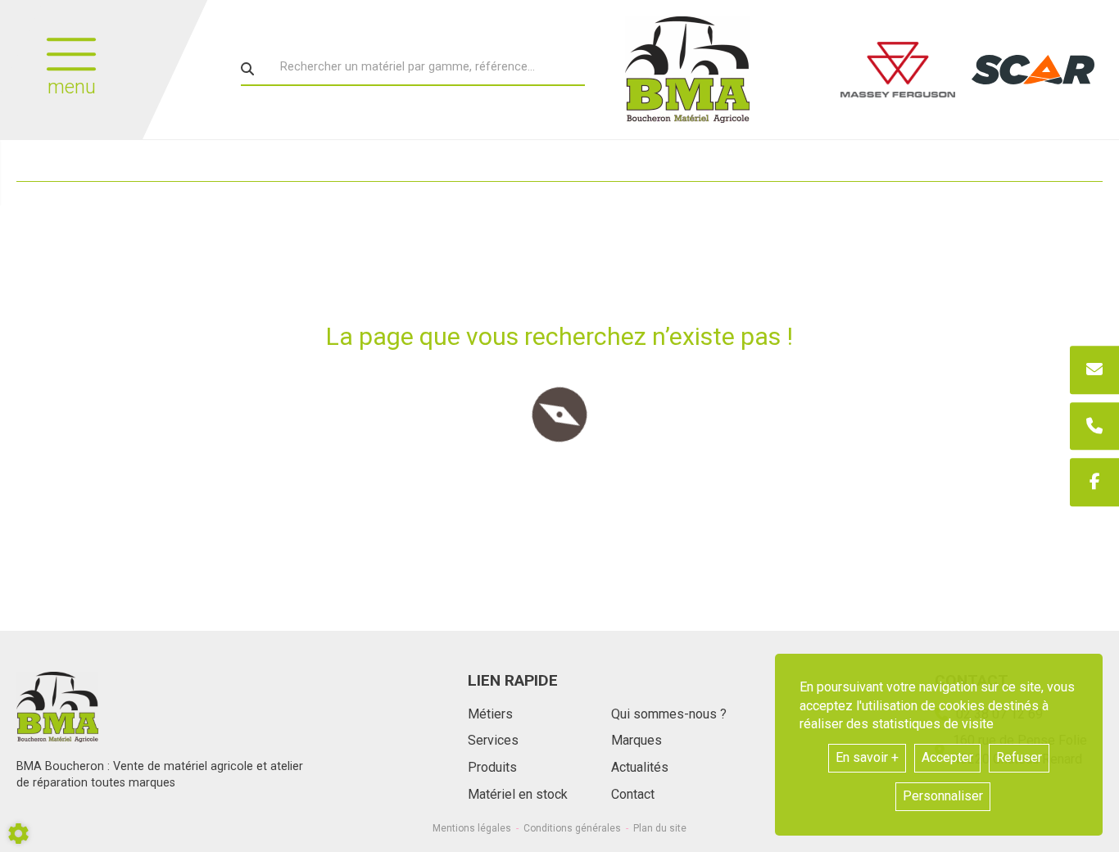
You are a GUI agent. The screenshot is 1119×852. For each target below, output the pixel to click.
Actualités (639, 767)
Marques (636, 740)
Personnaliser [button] (943, 796)
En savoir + (867, 757)
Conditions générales (572, 828)
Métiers (490, 714)
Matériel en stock (518, 794)
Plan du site (659, 828)
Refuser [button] (1019, 757)
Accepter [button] (947, 757)
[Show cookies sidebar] (18, 833)
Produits (492, 767)
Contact (633, 794)
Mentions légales (472, 828)
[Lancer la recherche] (247, 68)
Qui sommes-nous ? (669, 714)
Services (493, 740)
